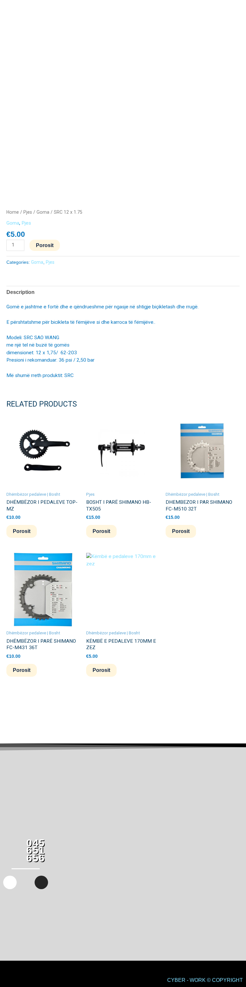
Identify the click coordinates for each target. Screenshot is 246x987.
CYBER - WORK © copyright (205, 980)
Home (12, 212)
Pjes (27, 212)
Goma (43, 212)
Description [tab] (20, 292)
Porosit (44, 245)
